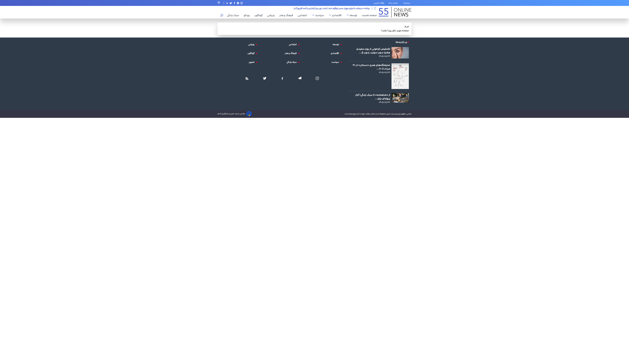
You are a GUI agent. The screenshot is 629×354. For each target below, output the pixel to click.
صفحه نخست (369, 15)
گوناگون (259, 15)
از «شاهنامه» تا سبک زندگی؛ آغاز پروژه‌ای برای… (372, 96)
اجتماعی (303, 15)
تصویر (252, 62)
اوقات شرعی (379, 2)
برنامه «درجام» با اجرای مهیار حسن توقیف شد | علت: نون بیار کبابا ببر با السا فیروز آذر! (331, 7)
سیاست (320, 15)
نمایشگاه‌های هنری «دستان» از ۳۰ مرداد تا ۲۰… (371, 66)
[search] (221, 15)
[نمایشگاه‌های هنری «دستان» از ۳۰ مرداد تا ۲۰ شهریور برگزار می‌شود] (400, 76)
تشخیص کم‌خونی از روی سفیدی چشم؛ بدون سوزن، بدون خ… (373, 50)
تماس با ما (394, 2)
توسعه (354, 15)
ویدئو (247, 15)
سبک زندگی (234, 15)
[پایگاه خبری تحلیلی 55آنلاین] (395, 12)
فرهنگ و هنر (287, 15)
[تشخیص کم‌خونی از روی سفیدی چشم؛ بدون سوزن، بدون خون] (400, 52)
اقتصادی (337, 15)
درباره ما (407, 2)
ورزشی (271, 15)
